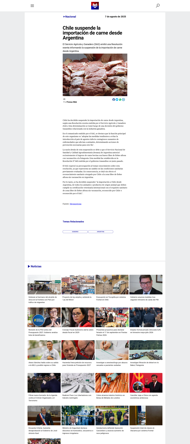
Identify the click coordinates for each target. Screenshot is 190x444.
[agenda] (44, 392)
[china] (145, 392)
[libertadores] (78, 392)
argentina (100, 231)
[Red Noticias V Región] (32, 5)
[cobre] (112, 392)
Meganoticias (75, 204)
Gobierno (75, 231)
